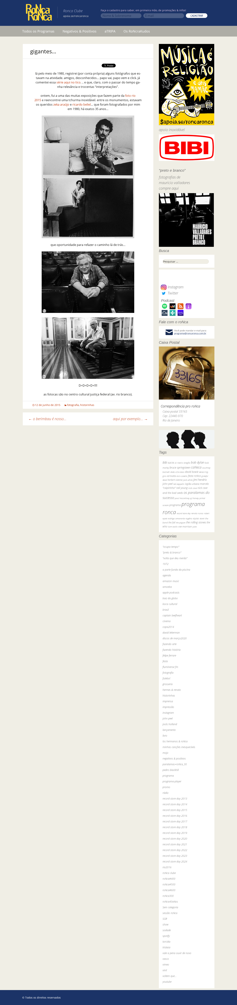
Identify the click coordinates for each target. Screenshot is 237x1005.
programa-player (172, 781)
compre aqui (169, 188)
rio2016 (167, 867)
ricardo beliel (81, 104)
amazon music (171, 581)
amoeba (167, 587)
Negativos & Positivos (79, 31)
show (165, 924)
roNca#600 (169, 890)
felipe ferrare (169, 655)
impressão (168, 707)
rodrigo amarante (176, 518)
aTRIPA (110, 31)
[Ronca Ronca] (39, 13)
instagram (168, 712)
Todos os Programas (38, 31)
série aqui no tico (68, 82)
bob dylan (197, 462)
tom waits (173, 526)
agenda (167, 575)
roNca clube (169, 873)
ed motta (171, 476)
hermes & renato (172, 690)
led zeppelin (178, 484)
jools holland (170, 724)
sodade (167, 930)
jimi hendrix (200, 479)
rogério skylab (192, 518)
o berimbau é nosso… (47, 418)
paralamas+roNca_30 (175, 764)
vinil (165, 970)
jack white (188, 480)
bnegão (187, 462)
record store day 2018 (175, 827)
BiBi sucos (168, 462)
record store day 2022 (175, 850)
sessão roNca (170, 913)
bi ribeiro (179, 462)
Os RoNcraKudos (136, 31)
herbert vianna (175, 479)
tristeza (166, 947)
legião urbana (192, 484)
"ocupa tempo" (171, 546)
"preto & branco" (172, 552)
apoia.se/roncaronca (76, 16)
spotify (166, 936)
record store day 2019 (175, 833)
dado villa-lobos (177, 472)
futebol (166, 678)
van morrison (185, 526)
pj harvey (194, 498)
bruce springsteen (180, 467)
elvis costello (182, 476)
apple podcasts (171, 592)
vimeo (166, 964)
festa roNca (194, 476)
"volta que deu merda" (175, 558)
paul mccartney (182, 498)
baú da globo (170, 598)
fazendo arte (169, 644)
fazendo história (172, 649)
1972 (165, 564)
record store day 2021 (175, 844)
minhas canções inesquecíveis (179, 747)
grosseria (168, 684)
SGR (165, 918)
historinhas (87, 405)
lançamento (169, 730)
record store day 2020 (175, 838)
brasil (166, 609)
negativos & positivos (174, 758)
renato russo (197, 513)
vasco (166, 959)
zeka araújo (61, 104)
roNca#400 (169, 878)
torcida (166, 941)
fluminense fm (170, 667)
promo (166, 787)
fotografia (73, 405)
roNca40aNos (170, 901)
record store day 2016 (175, 815)
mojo (165, 752)
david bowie (191, 472)
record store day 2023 (175, 855)
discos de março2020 (175, 638)
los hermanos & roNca (175, 741)
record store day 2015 (175, 810)
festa (165, 661)
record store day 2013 (175, 798)
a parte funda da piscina (176, 569)
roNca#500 (169, 884)
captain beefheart (172, 615)
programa (175, 505)
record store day (184, 513)
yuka (195, 526)
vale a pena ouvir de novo (177, 953)
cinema (167, 621)
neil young (182, 488)
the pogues (180, 522)
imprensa (168, 701)
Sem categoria (170, 907)
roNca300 (168, 896)
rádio (165, 793)
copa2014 (168, 627)
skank (202, 518)
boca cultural (170, 604)
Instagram (175, 286)
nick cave (192, 487)
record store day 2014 (175, 804)
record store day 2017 (175, 821)
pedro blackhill (171, 770)
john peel (168, 484)
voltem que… (169, 976)
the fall (171, 522)
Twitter (172, 293)
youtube (167, 981)
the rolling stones (196, 522)
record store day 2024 (175, 861)
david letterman (171, 632)
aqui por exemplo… (130, 418)
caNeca (196, 467)
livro (165, 735)
